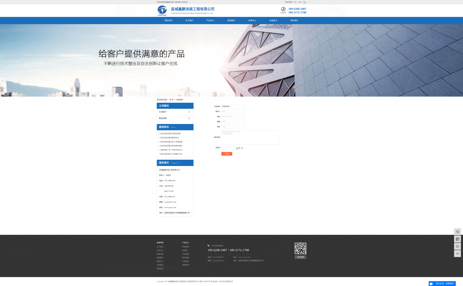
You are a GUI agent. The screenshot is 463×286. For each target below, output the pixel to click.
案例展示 (231, 20)
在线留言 (273, 20)
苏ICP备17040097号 (203, 281)
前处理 (184, 250)
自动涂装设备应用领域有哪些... (172, 146)
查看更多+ (186, 265)
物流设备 (185, 258)
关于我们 (189, 20)
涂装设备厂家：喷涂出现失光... (172, 150)
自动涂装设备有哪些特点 (169, 138)
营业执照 (163, 118)
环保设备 (185, 254)
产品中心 (210, 20)
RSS (295, 2)
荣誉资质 (160, 254)
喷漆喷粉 (185, 247)
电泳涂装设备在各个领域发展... (172, 142)
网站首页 (168, 20)
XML (300, 2)
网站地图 (288, 2)
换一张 (240, 148)
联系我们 (294, 20)
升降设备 (185, 261)
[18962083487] (457, 231)
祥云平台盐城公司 (226, 281)
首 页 (171, 100)
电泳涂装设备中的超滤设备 (170, 133)
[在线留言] (457, 246)
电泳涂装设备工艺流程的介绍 (171, 154)
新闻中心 (252, 20)
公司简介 (163, 112)
